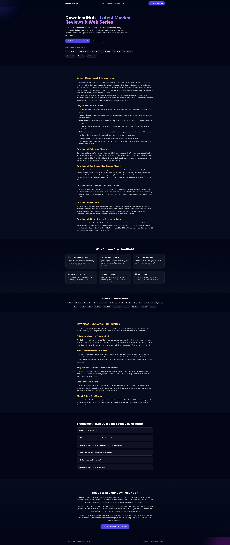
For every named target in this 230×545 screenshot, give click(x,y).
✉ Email (80, 56)
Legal (157, 541)
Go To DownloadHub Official (78, 41)
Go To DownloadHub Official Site (115, 526)
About (103, 3)
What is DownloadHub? (88, 430)
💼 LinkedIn (70, 56)
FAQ (123, 3)
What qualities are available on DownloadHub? (96, 452)
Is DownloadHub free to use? (90, 460)
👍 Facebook (83, 51)
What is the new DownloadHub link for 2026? (96, 438)
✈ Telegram (106, 51)
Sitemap (145, 541)
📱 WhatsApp (71, 51)
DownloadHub (82, 82)
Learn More (97, 41)
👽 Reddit (117, 51)
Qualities (117, 3)
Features (110, 3)
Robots (152, 541)
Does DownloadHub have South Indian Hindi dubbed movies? (101, 445)
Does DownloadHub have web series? (93, 467)
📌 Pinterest (128, 51)
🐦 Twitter (95, 51)
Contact (162, 541)
